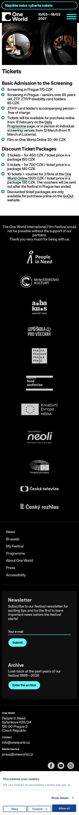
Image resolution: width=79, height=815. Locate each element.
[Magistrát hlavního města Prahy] (39, 356)
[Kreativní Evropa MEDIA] (39, 409)
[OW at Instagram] (72, 765)
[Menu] (71, 16)
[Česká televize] (39, 489)
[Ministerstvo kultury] (39, 282)
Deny (15, 808)
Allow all (64, 808)
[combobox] (39, 5)
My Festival (15, 546)
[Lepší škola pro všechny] (39, 331)
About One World (19, 560)
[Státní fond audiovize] (39, 383)
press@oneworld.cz (17, 754)
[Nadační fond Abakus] (39, 307)
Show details (60, 798)
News (10, 532)
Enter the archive (24, 685)
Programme (15, 553)
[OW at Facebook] (53, 765)
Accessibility (16, 575)
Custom (37, 808)
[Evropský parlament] (39, 467)
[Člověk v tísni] (39, 257)
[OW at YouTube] (62, 765)
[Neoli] (39, 437)
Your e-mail (16, 626)
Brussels (12, 539)
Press (10, 568)
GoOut (68, 196)
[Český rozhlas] (39, 507)
